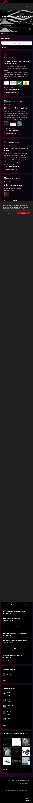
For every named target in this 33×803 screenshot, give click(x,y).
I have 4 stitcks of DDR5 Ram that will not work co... (14, 611)
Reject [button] (9, 213)
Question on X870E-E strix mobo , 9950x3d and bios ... (15, 626)
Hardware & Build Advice (14, 89)
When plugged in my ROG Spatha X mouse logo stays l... (15, 604)
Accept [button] (23, 213)
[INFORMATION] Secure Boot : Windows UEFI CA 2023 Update (16, 62)
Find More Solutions (7, 661)
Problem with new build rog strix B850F (11, 618)
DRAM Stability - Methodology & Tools (16, 108)
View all (4, 680)
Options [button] (31, 33)
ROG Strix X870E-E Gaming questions (11, 648)
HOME (9, 780)
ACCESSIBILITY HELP (23, 780)
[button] (7, 742)
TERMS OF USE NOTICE (12, 789)
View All (5, 769)
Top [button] (2, 799)
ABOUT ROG (4, 780)
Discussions (5, 33)
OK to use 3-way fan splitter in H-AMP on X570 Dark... (15, 633)
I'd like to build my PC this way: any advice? (12, 655)
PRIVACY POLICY (21, 789)
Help (27, 6)
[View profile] (5, 55)
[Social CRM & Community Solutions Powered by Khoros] (28, 799)
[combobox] (16, 25)
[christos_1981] (8, 707)
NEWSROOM (14, 780)
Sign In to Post (16, 43)
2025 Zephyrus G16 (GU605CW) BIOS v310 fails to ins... (15, 640)
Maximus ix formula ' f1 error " (13, 185)
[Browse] (2, 7)
